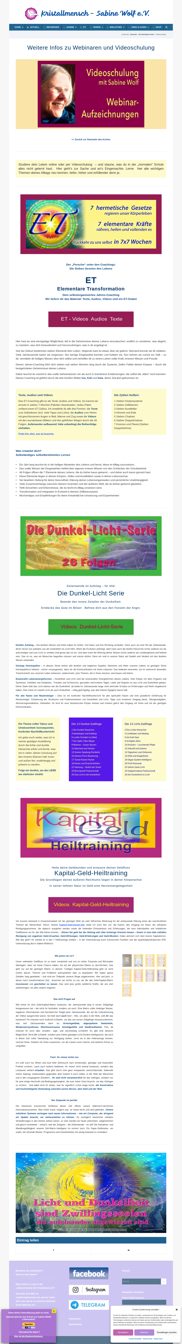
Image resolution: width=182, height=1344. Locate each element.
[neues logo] (91, 319)
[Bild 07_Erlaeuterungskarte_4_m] (162, 976)
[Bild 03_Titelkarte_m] (162, 961)
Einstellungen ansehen (167, 1332)
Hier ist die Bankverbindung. (28, 1336)
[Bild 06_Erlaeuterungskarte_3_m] (151, 976)
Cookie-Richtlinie (135, 1339)
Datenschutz (148, 1339)
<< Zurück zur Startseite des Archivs (91, 139)
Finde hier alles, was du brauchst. (36, 434)
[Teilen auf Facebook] (53, 1250)
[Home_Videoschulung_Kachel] (91, 94)
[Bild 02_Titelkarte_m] (151, 961)
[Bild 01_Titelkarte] (139, 961)
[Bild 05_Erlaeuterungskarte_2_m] (139, 976)
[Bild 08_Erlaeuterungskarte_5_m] (128, 991)
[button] (176, 1309)
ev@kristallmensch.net (28, 1297)
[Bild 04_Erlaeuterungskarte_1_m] (128, 976)
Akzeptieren (123, 1332)
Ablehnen (144, 1332)
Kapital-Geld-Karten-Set (72, 925)
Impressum (158, 1339)
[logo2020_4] (90, 14)
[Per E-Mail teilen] (128, 1250)
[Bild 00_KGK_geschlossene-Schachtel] (128, 961)
